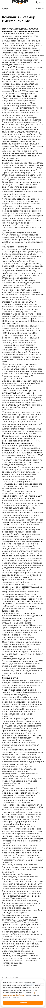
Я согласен (23, 1003)
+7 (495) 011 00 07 (10, 978)
